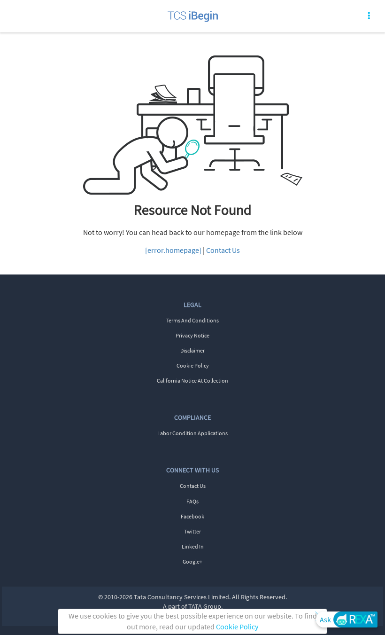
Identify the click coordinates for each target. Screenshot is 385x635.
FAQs (192, 501)
